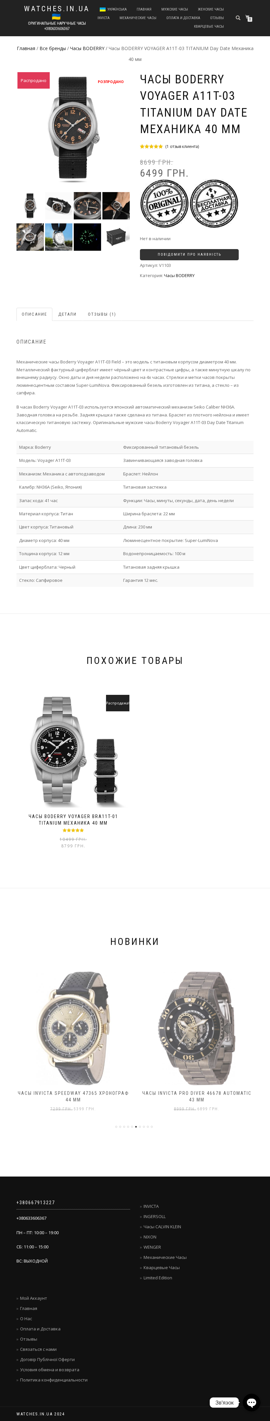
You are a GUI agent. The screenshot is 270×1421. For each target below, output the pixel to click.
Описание (34, 314)
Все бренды (53, 48)
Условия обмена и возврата (49, 1370)
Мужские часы (174, 9)
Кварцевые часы (209, 26)
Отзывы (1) (102, 314)
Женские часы (211, 9)
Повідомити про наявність (189, 254)
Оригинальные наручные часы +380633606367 (57, 26)
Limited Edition (158, 1278)
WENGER (152, 1247)
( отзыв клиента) (182, 146)
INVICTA (103, 18)
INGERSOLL (155, 1216)
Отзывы (217, 18)
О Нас (26, 1319)
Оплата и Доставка (183, 18)
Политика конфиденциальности (54, 1380)
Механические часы (138, 18)
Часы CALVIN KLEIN (162, 1227)
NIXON (150, 1237)
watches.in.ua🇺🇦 (57, 13)
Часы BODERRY (87, 48)
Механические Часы (165, 1257)
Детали (67, 314)
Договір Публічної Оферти (47, 1359)
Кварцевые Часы (162, 1267)
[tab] (34, 314)
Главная (144, 9)
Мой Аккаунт (33, 1298)
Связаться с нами (38, 1349)
